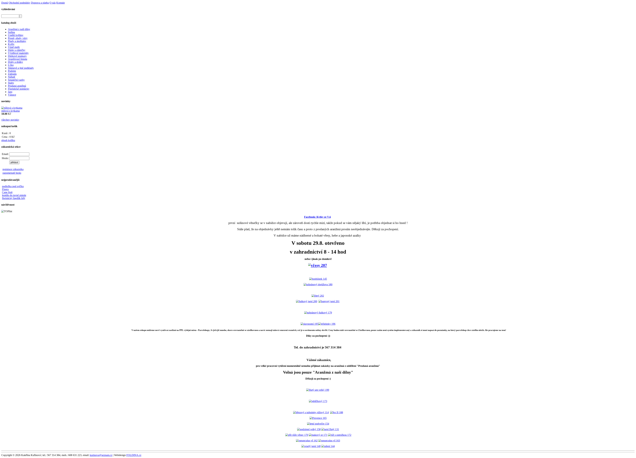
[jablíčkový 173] (318, 401)
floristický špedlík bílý (13, 198)
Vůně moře (14, 47)
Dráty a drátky (15, 62)
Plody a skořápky (17, 41)
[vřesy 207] (317, 265)
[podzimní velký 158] (309, 429)
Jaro (10, 91)
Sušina (11, 32)
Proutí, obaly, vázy (17, 38)
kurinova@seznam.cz (101, 455)
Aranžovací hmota (17, 59)
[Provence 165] (318, 418)
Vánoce (12, 94)
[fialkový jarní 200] (306, 301)
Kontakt (60, 2)
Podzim (12, 71)
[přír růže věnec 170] (296, 435)
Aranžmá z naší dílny (19, 29)
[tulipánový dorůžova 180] (318, 284)
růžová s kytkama (10, 110)
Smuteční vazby (16, 79)
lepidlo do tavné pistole (14, 195)
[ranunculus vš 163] (329, 440)
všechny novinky (10, 119)
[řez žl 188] (336, 412)
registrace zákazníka (13, 169)
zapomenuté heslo (11, 172)
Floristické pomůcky (18, 88)
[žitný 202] (318, 295)
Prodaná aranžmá (17, 85)
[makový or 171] (318, 435)
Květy (11, 44)
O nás (53, 2)
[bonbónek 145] (318, 278)
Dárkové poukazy (17, 56)
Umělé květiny (15, 35)
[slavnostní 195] (309, 323)
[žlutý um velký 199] (317, 389)
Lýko (11, 65)
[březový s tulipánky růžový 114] (311, 412)
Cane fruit (7, 192)
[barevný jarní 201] (329, 301)
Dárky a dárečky (16, 50)
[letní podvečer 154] (318, 423)
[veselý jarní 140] (311, 446)
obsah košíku (8, 140)
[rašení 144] (328, 446)
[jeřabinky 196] (326, 323)
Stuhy (11, 82)
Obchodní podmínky (19, 2)
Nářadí (11, 76)
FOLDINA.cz (133, 455)
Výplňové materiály (18, 53)
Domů (4, 2)
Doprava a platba (40, 2)
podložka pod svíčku (13, 186)
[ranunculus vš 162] (307, 440)
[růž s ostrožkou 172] (339, 435)
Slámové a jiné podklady (21, 68)
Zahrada (12, 73)
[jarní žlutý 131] (330, 429)
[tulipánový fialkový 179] (318, 312)
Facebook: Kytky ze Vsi (317, 217)
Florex (5, 189)
